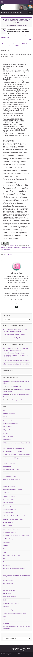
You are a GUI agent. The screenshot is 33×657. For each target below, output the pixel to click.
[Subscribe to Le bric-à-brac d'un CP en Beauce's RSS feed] (2, 1)
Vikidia (4, 616)
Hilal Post (5, 394)
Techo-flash (6, 606)
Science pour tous (7, 593)
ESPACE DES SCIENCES (9, 476)
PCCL (4, 552)
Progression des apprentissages (12, 331)
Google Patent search (8, 499)
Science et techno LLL (9, 590)
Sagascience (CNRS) (8, 580)
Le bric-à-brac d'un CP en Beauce (11, 12)
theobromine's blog (8, 610)
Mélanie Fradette (26, 648)
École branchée (7, 466)
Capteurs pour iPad (16, 386)
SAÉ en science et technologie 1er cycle (13, 338)
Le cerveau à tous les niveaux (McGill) (13, 519)
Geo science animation (9, 496)
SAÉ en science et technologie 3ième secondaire (16, 360)
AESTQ (5, 416)
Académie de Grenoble (9, 413)
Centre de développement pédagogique (13, 448)
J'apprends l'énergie (8, 502)
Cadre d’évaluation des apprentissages (14, 334)
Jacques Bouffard (13, 650)
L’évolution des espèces (9, 539)
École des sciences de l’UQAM (11, 469)
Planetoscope (6, 565)
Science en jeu (6, 587)
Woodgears (6, 623)
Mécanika (5, 545)
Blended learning (5, 37)
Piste (4, 558)
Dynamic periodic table (9, 463)
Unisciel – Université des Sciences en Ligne (14, 613)
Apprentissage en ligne (22, 35)
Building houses (7, 439)
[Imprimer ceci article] (30, 39)
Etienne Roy (6, 35)
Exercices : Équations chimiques (11, 479)
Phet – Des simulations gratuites (11, 555)
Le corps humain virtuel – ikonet (11, 529)
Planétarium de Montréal (9, 562)
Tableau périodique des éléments (11, 603)
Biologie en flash (7, 430)
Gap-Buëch (6, 492)
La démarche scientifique (9, 509)
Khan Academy (7, 506)
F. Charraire (6, 381)
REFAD (12, 254)
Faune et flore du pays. (9, 486)
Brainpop (5, 433)
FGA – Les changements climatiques (12, 489)
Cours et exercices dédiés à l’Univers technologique (16, 454)
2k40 (4, 410)
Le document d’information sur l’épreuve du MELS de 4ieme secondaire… (16, 356)
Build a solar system (8, 436)
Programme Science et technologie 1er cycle (15, 329)
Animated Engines (7, 426)
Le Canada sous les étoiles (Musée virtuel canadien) (16, 516)
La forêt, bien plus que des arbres (15, 25)
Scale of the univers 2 (8, 583)
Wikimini (5, 619)
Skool (4, 600)
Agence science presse (9, 420)
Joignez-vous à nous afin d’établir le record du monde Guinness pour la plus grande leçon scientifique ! (17, 21)
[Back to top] (29, 653)
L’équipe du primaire (25, 650)
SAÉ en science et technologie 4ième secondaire (16, 364)
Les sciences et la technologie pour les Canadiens (16, 535)
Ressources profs (7, 572)
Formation (6, 254)
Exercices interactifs (8, 483)
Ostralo (5, 548)
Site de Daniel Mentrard (9, 596)
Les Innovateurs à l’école (9, 532)
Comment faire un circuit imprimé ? (12, 451)
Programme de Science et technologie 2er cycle (15, 348)
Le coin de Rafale (7, 525)
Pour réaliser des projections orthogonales (14, 568)
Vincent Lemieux (15, 648)
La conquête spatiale (18, 400)
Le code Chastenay (8, 522)
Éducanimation (7, 473)
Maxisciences (6, 542)
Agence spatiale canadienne (10, 423)
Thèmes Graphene (16, 654)
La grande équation (8, 512)
